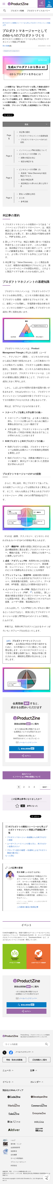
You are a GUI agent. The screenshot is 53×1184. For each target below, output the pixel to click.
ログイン (28, 756)
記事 (32, 1070)
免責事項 (14, 1151)
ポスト (9, 115)
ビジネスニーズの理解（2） (30, 169)
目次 (26, 124)
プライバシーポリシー (18, 1162)
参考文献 (24, 201)
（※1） (8, 640)
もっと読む (9, 855)
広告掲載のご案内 (39, 1059)
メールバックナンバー (28, 742)
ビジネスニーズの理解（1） (30, 154)
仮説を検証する (27, 161)
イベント (7, 1081)
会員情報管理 (15, 1147)
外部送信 (14, 1165)
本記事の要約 (24, 132)
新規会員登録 (27, 748)
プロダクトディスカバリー (38, 10)
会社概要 (14, 1154)
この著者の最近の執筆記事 (27, 907)
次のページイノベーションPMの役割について (27, 775)
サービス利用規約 (17, 1158)
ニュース (7, 1070)
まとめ (21, 197)
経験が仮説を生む (28, 157)
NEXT (45, 787)
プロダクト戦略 (17, 10)
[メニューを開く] (4, 4)
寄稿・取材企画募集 (14, 1059)
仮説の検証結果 (27, 179)
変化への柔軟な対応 (27, 194)
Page (9, 155)
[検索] (5, 10)
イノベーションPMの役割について (33, 150)
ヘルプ (13, 1140)
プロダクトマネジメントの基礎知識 (33, 135)
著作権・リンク (16, 1144)
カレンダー (35, 1081)
